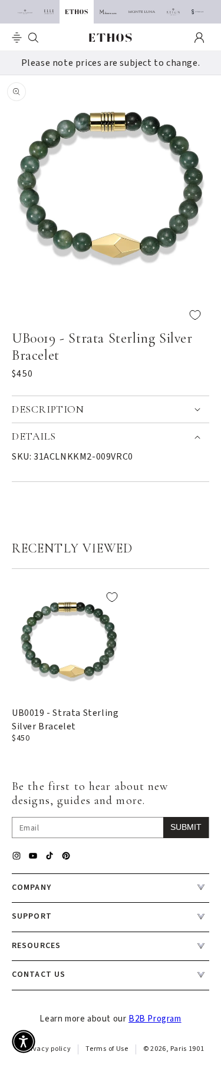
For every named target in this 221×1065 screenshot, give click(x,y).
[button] (17, 37)
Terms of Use (106, 1049)
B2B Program (155, 1019)
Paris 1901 (187, 1049)
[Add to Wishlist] (110, 315)
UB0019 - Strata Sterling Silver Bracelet (65, 719)
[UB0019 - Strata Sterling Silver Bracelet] (69, 640)
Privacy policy (47, 1049)
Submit (186, 827)
